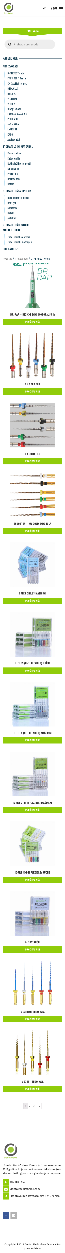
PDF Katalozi (10, 249)
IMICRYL (11, 94)
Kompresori (13, 208)
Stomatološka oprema (17, 191)
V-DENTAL (12, 99)
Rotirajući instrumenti (19, 163)
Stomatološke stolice (17, 225)
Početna (7, 258)
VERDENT (12, 104)
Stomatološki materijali (18, 146)
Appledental (13, 139)
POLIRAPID (12, 119)
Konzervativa (14, 153)
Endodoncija (13, 158)
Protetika (12, 173)
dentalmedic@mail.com (25, 1189)
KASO (10, 134)
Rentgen (11, 203)
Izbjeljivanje (13, 168)
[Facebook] (6, 1215)
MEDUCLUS (13, 88)
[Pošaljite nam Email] (14, 1215)
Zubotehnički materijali (19, 242)
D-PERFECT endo (15, 73)
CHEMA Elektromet (17, 83)
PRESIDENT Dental (16, 78)
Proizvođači (10, 66)
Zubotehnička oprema (18, 237)
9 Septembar (14, 109)
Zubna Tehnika (11, 230)
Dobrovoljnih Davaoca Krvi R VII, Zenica (35, 1196)
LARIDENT (12, 129)
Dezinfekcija (14, 179)
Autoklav (11, 218)
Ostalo (10, 184)
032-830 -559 (17, 1182)
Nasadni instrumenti (18, 197)
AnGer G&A (13, 124)
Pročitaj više (32, 321)
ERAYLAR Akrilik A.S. (17, 114)
